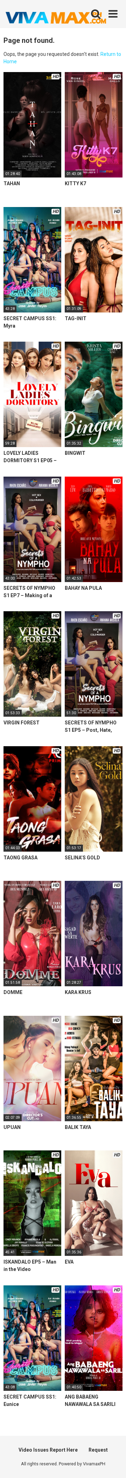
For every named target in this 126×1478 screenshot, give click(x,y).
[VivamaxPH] (56, 18)
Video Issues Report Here (48, 1450)
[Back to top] (113, 1464)
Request (98, 1450)
